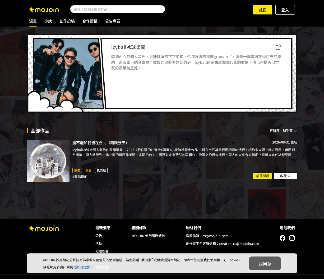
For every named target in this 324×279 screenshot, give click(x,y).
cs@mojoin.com (215, 235)
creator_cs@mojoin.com (239, 243)
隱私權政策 (82, 267)
